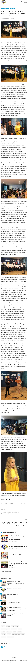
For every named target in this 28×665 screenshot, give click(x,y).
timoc (15, 631)
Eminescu (20, 631)
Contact (14, 657)
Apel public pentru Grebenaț (18, 546)
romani (9, 634)
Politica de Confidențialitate (11, 655)
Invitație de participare (16, 555)
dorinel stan (11, 503)
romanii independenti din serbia (18, 634)
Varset (10, 505)
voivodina (3, 634)
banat (17, 626)
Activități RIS (5, 8)
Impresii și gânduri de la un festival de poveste (16, 614)
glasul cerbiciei (4, 505)
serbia (13, 626)
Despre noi (21, 655)
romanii (3, 631)
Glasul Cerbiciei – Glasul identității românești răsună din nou (18, 563)
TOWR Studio (15, 661)
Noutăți (12, 8)
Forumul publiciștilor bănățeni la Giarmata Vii (11, 513)
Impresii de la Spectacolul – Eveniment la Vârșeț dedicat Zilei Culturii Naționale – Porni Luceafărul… (14, 524)
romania (8, 626)
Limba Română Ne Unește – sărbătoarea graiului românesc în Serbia (17, 537)
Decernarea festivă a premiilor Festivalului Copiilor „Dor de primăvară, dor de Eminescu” (16, 609)
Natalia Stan (9, 631)
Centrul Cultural (4, 503)
